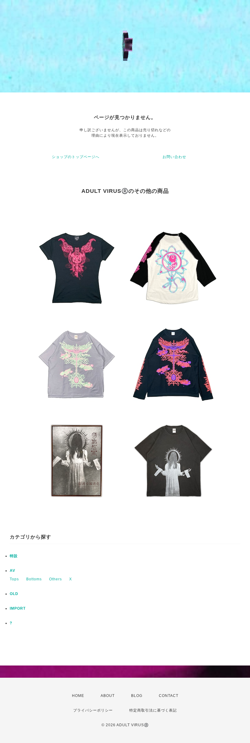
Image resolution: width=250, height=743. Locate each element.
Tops (14, 579)
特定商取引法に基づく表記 (153, 710)
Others (55, 579)
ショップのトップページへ (75, 157)
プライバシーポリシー (93, 710)
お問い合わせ (174, 157)
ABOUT (108, 696)
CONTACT (168, 696)
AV (12, 570)
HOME (78, 696)
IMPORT (18, 608)
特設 (14, 556)
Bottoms (34, 579)
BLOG (136, 696)
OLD (14, 594)
